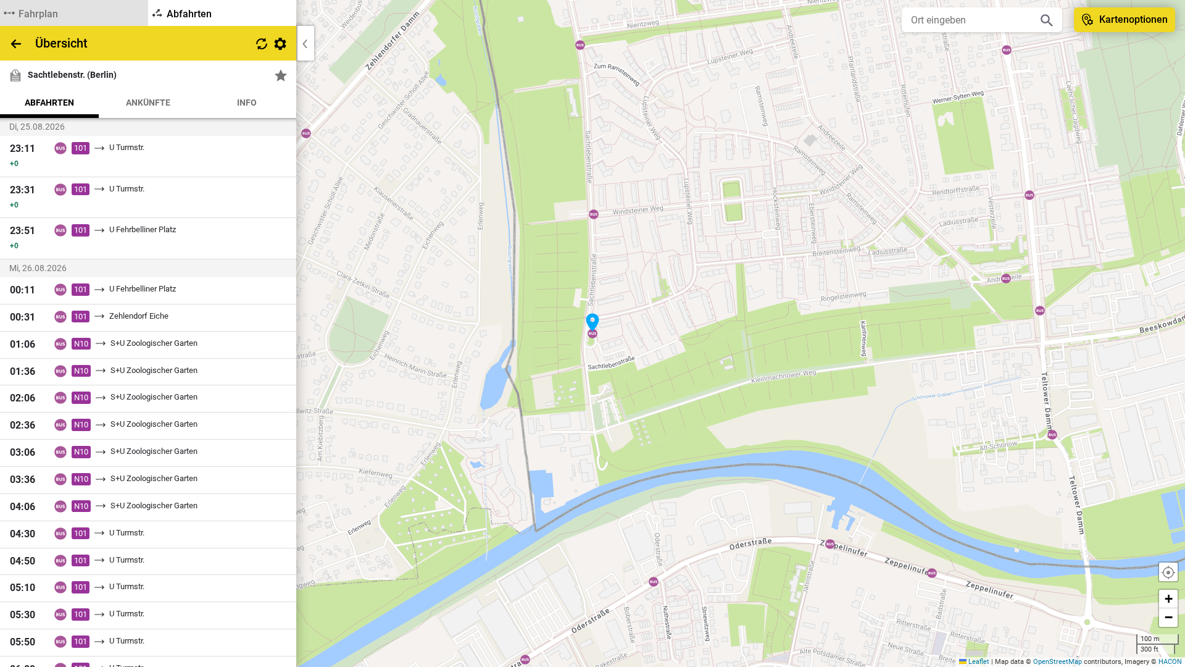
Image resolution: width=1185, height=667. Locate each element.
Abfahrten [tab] (49, 102)
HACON (1170, 662)
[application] (592, 333)
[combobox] (972, 19)
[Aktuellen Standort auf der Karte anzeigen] (1168, 571)
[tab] (74, 13)
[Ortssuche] (1046, 20)
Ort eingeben (938, 20)
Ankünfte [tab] (148, 102)
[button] (592, 322)
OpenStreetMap (1057, 662)
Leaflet (978, 662)
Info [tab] (247, 102)
